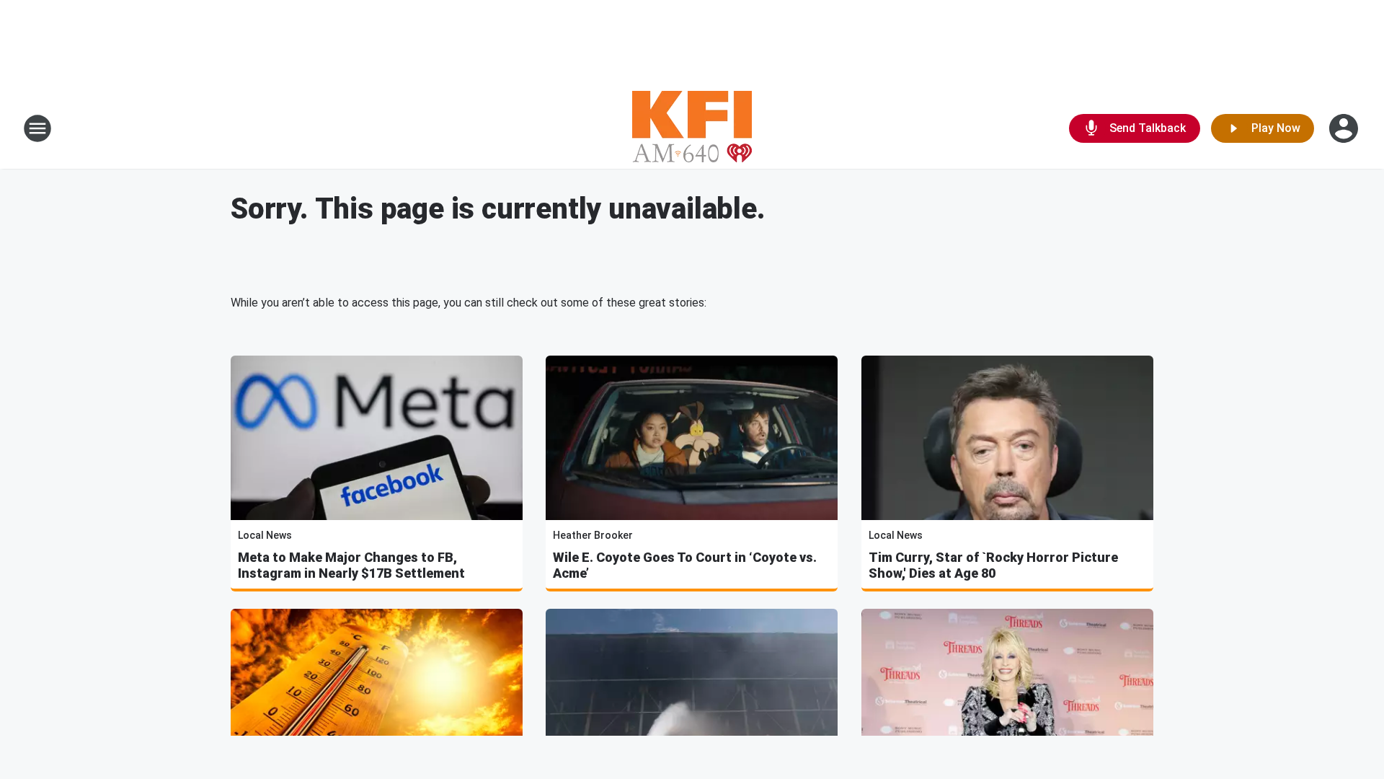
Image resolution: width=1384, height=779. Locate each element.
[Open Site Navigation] (37, 128)
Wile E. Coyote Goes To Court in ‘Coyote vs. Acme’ (685, 565)
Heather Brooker (593, 535)
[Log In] (1345, 128)
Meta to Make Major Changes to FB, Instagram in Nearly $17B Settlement (351, 565)
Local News (265, 535)
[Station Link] (692, 128)
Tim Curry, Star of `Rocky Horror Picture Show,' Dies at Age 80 (993, 565)
